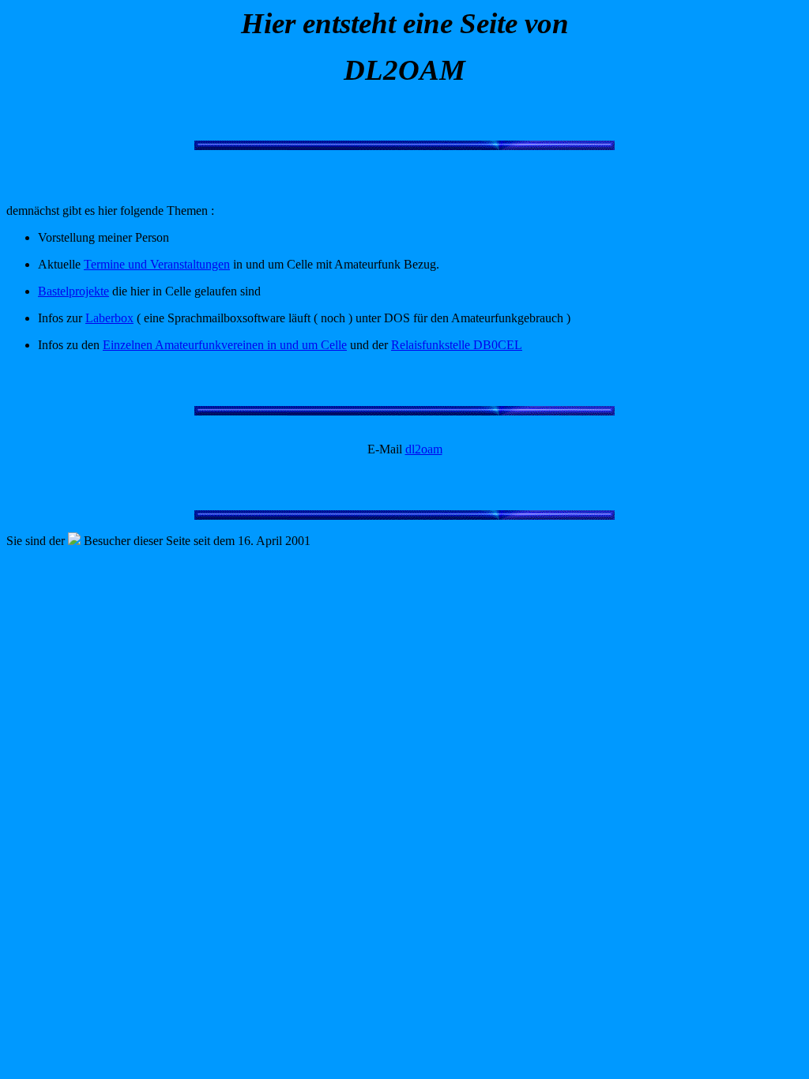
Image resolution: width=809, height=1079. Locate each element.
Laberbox (109, 318)
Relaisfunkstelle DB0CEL (456, 345)
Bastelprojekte (73, 291)
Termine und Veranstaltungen (157, 264)
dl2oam (423, 449)
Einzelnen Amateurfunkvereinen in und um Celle (225, 345)
